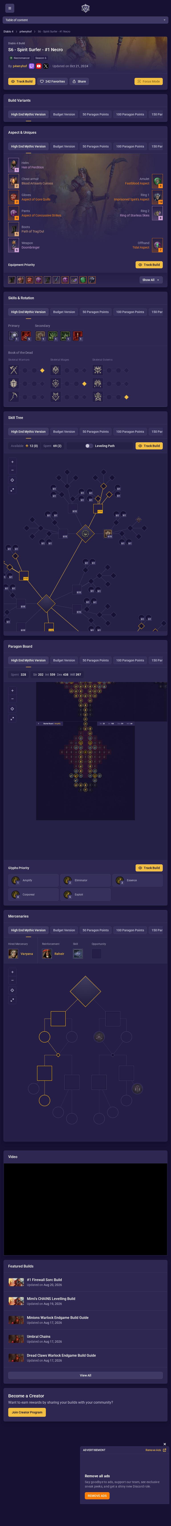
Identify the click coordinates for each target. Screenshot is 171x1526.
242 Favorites (55, 81)
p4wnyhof (26, 31)
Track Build (24, 81)
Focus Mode (151, 81)
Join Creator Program (27, 1412)
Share (82, 81)
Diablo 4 (8, 31)
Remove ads (97, 1496)
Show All (148, 280)
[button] (85, 63)
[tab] (28, 114)
